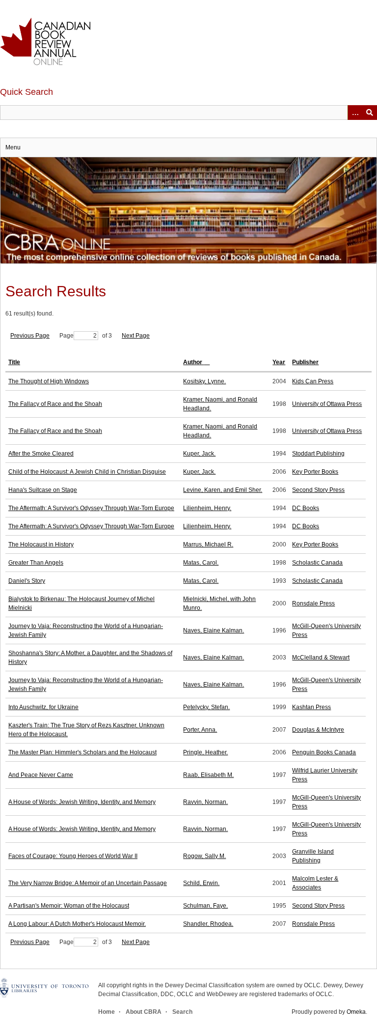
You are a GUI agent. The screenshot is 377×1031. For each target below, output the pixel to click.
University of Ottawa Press (327, 404)
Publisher (305, 362)
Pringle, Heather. (205, 752)
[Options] (355, 112)
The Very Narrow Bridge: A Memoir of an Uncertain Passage (87, 883)
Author (193, 362)
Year (278, 362)
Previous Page (30, 335)
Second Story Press (318, 490)
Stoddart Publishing (318, 453)
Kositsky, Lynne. (204, 381)
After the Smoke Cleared (41, 453)
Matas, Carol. (200, 562)
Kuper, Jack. (199, 453)
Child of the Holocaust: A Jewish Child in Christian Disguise (87, 471)
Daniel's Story (26, 580)
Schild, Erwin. (201, 883)
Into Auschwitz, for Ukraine (43, 707)
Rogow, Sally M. (204, 856)
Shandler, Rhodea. (208, 923)
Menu (13, 147)
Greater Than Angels (35, 562)
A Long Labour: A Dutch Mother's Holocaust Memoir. (77, 923)
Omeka (356, 1011)
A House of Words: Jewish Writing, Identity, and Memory (82, 802)
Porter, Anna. (200, 729)
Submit (369, 112)
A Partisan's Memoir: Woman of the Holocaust (68, 905)
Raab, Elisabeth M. (208, 775)
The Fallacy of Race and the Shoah (55, 404)
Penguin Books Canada (324, 752)
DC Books (305, 508)
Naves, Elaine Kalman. (213, 630)
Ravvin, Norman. (205, 802)
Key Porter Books (315, 471)
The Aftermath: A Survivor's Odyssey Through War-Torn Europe (91, 508)
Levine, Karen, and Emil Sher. (222, 490)
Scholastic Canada (317, 562)
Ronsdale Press (313, 603)
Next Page (136, 335)
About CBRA (144, 1011)
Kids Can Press (312, 381)
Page (66, 335)
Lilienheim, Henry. (207, 508)
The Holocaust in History (41, 544)
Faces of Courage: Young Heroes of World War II (72, 856)
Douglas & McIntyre (318, 729)
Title (14, 362)
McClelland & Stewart (321, 657)
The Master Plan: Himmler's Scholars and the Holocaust (82, 752)
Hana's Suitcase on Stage (42, 490)
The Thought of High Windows (48, 381)
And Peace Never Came (40, 775)
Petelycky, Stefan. (206, 707)
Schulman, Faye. (205, 905)
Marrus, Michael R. (208, 544)
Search (182, 1011)
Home (106, 1011)
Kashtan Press (311, 707)
